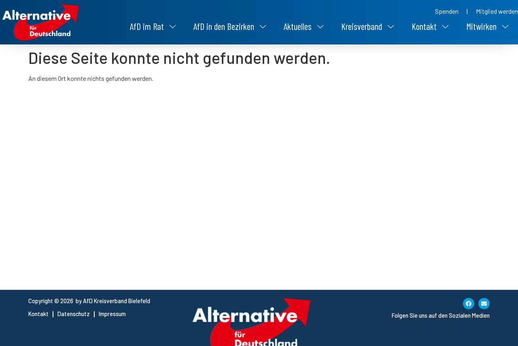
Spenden (447, 11)
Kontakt (424, 26)
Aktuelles (298, 26)
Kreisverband (361, 26)
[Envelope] (484, 303)
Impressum (112, 313)
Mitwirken (481, 26)
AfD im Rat (147, 26)
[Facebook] (468, 303)
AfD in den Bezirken (223, 26)
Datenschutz (73, 313)
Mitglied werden (497, 11)
